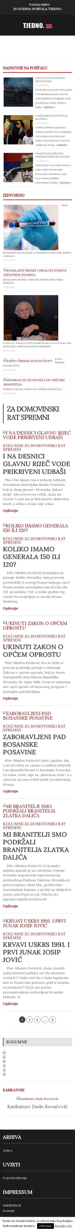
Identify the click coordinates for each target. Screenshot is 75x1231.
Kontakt (9, 1210)
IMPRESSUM (12, 1205)
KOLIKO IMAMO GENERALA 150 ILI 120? (31, 556)
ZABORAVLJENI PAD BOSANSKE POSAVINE (34, 744)
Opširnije (10, 510)
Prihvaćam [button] (45, 1226)
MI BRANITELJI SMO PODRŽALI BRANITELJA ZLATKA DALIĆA (36, 845)
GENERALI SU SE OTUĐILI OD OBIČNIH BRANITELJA (32, 389)
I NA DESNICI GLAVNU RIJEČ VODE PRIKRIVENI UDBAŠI (36, 463)
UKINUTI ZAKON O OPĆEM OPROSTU (33, 650)
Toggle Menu (37, 7)
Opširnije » (49, 107)
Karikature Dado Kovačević (37, 1106)
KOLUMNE (13, 445)
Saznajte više (63, 1225)
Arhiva (7, 1150)
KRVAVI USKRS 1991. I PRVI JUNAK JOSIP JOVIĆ (36, 952)
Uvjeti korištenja (15, 1178)
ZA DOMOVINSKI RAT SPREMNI (34, 447)
